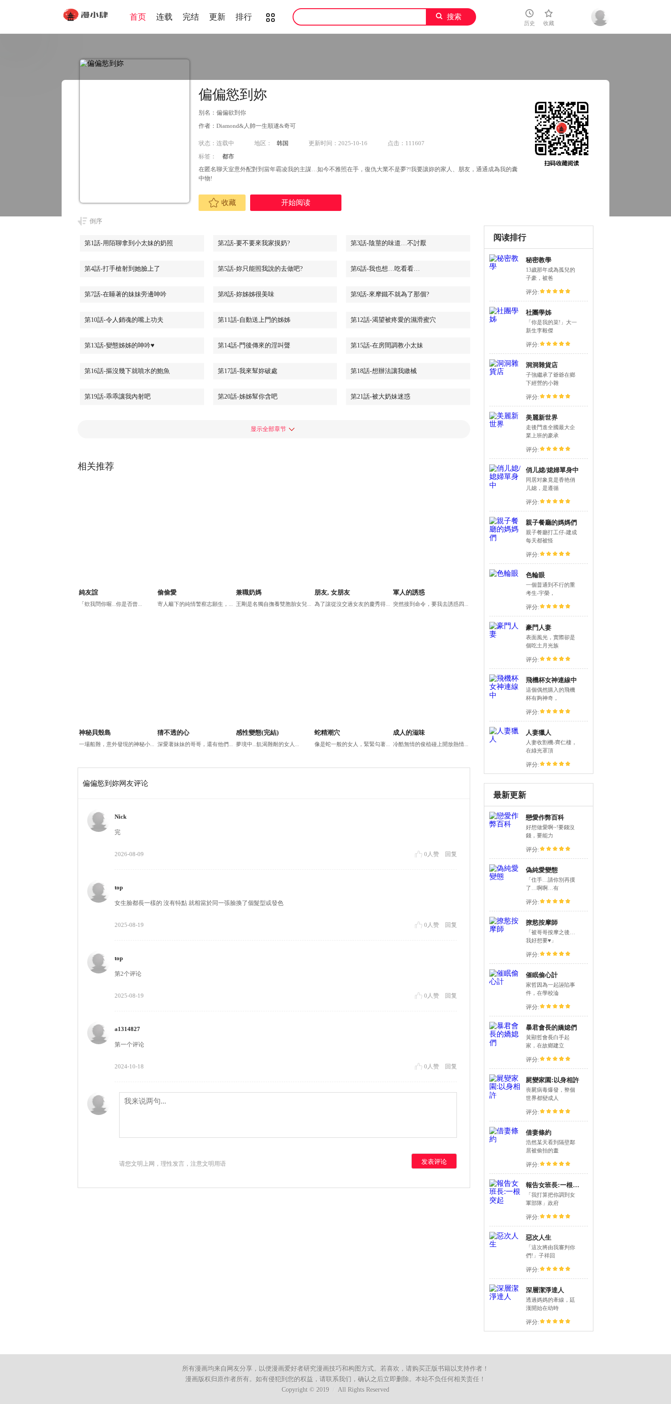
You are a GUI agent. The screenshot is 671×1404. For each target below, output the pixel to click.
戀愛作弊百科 (545, 817)
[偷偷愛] (195, 535)
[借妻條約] (505, 1139)
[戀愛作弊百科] (505, 824)
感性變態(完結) (257, 732)
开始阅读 (295, 202)
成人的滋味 (409, 732)
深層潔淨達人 (545, 1290)
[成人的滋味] (431, 675)
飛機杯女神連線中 (551, 680)
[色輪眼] (504, 573)
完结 (191, 16)
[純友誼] (117, 535)
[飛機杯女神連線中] (505, 695)
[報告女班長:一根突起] (505, 1200)
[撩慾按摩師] (505, 929)
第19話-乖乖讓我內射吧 (117, 396)
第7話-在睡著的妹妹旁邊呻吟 (125, 294)
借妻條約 (538, 1132)
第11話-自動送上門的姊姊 (254, 319)
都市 (228, 156)
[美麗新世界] (505, 424)
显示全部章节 (268, 429)
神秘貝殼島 (95, 732)
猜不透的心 (173, 732)
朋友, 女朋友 (332, 592)
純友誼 (88, 592)
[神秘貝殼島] (117, 675)
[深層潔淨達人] (505, 1296)
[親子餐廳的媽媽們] (505, 538)
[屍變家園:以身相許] (505, 1095)
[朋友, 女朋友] (353, 535)
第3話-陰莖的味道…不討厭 (388, 243)
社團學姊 (538, 312)
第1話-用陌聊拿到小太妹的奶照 (128, 243)
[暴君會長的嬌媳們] (505, 1042)
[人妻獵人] (505, 739)
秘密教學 (538, 260)
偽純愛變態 (542, 870)
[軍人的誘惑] (431, 535)
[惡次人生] (505, 1244)
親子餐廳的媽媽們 (551, 522)
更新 (217, 16)
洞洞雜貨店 (542, 365)
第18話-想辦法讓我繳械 (384, 371)
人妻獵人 (538, 732)
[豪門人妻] (505, 634)
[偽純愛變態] (505, 876)
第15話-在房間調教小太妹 (387, 345)
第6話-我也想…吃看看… (385, 268)
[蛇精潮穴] (353, 675)
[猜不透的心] (195, 675)
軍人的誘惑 (409, 592)
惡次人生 (538, 1237)
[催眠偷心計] (505, 981)
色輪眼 (535, 575)
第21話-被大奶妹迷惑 (380, 396)
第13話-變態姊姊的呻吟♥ (119, 345)
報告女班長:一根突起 (556, 1185)
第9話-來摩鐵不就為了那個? (390, 294)
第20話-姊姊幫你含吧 (248, 396)
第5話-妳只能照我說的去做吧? (260, 268)
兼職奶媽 (249, 592)
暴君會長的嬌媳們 (551, 1027)
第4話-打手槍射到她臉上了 (122, 268)
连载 (164, 16)
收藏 (228, 202)
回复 (451, 854)
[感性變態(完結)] (274, 675)
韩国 (282, 143)
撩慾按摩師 (542, 922)
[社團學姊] (505, 319)
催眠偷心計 (542, 975)
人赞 (432, 854)
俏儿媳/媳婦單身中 (552, 470)
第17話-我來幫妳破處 (248, 371)
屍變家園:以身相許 (552, 1080)
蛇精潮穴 (327, 732)
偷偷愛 (167, 592)
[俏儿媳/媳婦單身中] (505, 485)
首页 (138, 16)
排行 (244, 16)
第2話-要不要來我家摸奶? (254, 243)
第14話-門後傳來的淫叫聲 (254, 345)
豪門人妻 (538, 627)
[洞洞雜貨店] (505, 371)
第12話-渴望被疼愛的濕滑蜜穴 (393, 319)
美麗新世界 (542, 417)
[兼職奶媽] (274, 535)
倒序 (95, 221)
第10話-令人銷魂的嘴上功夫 (123, 319)
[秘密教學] (505, 266)
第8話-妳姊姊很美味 (246, 294)
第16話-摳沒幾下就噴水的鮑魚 (127, 371)
